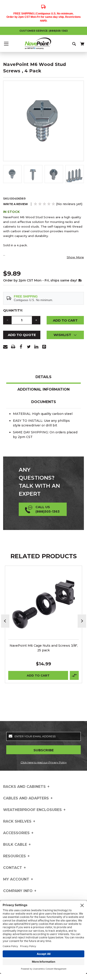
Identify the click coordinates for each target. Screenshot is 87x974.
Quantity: (13, 310)
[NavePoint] (43, 43)
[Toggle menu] (6, 43)
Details (43, 377)
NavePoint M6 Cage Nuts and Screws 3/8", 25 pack (44, 648)
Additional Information (43, 389)
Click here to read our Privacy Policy (44, 762)
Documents (43, 402)
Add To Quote (22, 335)
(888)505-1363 (58, 30)
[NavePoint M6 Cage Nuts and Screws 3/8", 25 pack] (43, 604)
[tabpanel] (43, 624)
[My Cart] (81, 43)
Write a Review (15, 204)
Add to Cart (38, 675)
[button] (65, 335)
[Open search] (74, 43)
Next (81, 621)
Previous (5, 621)
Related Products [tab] (43, 556)
